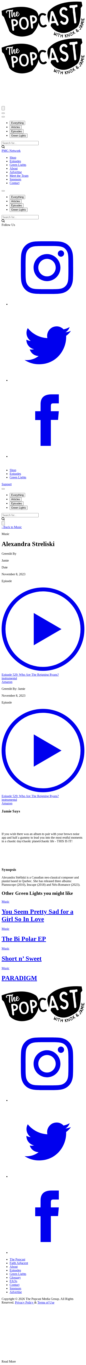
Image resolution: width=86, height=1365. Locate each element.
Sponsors (15, 1288)
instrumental (9, 678)
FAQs (13, 1281)
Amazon (7, 682)
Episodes (16, 131)
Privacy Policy (24, 1302)
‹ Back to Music (12, 527)
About (14, 1266)
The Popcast (17, 1259)
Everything (17, 122)
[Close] (3, 108)
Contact (14, 1284)
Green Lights (18, 135)
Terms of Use (45, 1302)
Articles (15, 127)
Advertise (16, 1292)
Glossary (15, 1277)
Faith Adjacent (19, 1263)
